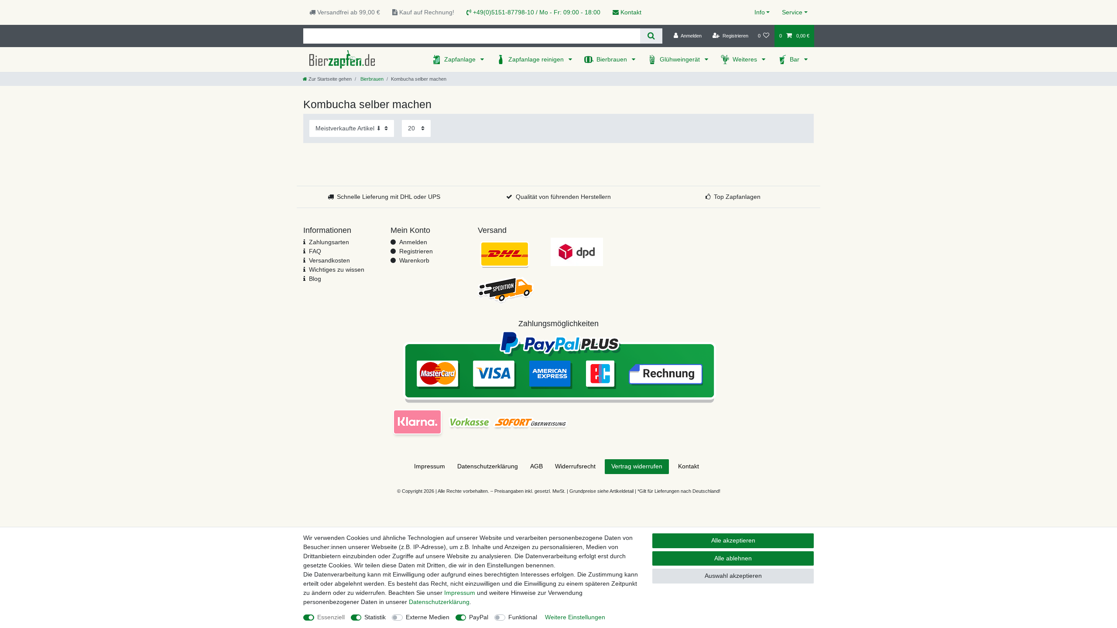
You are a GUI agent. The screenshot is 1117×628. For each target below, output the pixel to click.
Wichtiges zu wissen (336, 269)
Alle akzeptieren (733, 540)
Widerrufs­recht (575, 466)
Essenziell (331, 617)
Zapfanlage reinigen (536, 59)
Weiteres (746, 59)
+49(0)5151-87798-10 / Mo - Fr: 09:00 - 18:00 (535, 12)
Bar (795, 59)
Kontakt (630, 12)
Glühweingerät (681, 59)
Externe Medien (427, 617)
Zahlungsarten (329, 242)
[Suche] (651, 36)
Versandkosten (329, 260)
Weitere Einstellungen (575, 617)
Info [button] (759, 12)
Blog (315, 278)
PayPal (478, 617)
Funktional (522, 617)
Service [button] (792, 12)
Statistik (375, 617)
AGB (536, 466)
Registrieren (416, 251)
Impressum (429, 466)
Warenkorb (414, 260)
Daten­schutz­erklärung (487, 466)
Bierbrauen (612, 59)
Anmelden (413, 242)
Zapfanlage (460, 59)
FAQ (315, 251)
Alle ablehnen (733, 558)
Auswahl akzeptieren (733, 575)
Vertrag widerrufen (636, 466)
